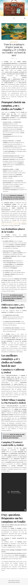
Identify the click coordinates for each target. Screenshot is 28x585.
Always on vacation (14, 7)
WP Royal (18, 582)
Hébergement (14, 42)
